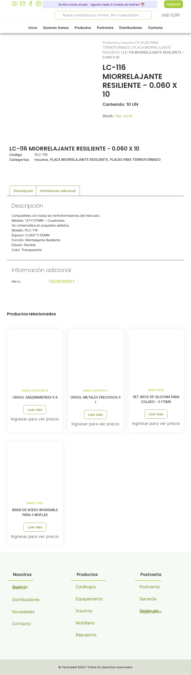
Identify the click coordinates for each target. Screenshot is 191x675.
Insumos (127, 43)
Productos (83, 28)
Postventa (105, 28)
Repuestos (86, 634)
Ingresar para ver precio (35, 419)
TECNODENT (61, 281)
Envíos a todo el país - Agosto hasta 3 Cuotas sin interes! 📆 (101, 4)
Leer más (34, 410)
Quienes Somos (56, 28)
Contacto (155, 28)
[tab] (23, 191)
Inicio (32, 28)
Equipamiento (86, 598)
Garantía (148, 598)
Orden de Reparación (150, 611)
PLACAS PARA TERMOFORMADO (135, 160)
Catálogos (86, 586)
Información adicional (58, 191)
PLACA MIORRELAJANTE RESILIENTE (79, 160)
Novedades (23, 611)
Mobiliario (85, 622)
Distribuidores (130, 28)
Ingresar (173, 4)
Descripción (23, 191)
